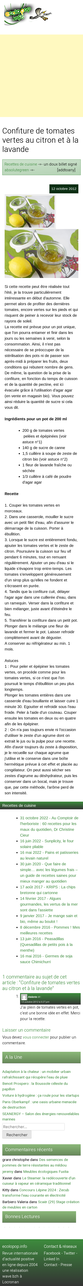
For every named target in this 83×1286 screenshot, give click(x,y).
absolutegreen (16, 170)
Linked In (51, 1259)
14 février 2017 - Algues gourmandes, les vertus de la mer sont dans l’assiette (49, 904)
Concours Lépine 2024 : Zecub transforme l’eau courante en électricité (35, 1192)
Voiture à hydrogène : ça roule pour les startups (40, 1095)
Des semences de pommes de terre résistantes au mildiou (35, 1162)
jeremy (7, 1171)
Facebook (52, 1253)
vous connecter (36, 1037)
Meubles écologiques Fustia (46, 1171)
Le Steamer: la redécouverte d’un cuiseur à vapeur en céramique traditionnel (38, 1181)
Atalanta (32, 997)
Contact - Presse (58, 1265)
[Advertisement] (41, 76)
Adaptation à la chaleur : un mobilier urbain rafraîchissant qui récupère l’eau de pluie (36, 1074)
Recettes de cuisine (20, 164)
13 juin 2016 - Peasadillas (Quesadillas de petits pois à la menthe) (46, 944)
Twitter (69, 1253)
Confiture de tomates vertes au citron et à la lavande (40, 140)
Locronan (10, 1282)
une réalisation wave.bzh (15, 1273)
